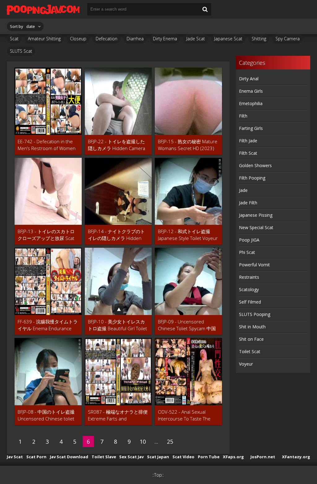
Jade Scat (195, 39)
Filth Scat (248, 153)
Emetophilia (251, 103)
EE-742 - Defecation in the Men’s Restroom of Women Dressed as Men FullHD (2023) (47, 145)
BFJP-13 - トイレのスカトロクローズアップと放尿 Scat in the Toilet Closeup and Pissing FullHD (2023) (46, 235)
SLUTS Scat (21, 51)
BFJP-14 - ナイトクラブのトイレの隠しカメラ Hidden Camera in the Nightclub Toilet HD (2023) (116, 235)
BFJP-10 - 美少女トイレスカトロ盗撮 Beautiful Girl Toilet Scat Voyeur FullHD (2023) (117, 325)
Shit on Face (251, 339)
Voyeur (246, 364)
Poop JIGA (249, 240)
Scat (14, 39)
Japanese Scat (228, 39)
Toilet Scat (249, 351)
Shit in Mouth (252, 327)
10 (143, 441)
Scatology (249, 289)
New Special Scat (256, 227)
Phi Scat (247, 252)
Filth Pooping (252, 178)
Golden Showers (255, 165)
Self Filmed (250, 302)
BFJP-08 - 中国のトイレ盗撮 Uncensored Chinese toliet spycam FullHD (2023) (46, 415)
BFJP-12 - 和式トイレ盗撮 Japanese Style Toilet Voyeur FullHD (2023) (188, 235)
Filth (243, 116)
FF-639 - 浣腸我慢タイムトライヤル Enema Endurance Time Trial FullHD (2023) (48, 325)
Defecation (106, 39)
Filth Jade (248, 141)
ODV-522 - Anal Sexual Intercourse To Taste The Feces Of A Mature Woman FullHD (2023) (186, 415)
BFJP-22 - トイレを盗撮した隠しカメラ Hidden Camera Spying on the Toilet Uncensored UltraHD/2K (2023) (116, 145)
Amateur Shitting (44, 39)
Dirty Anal (248, 79)
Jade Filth (248, 203)
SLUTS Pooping (254, 314)
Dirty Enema (165, 39)
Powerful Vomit (254, 265)
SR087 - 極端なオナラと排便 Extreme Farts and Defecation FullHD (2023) (118, 415)
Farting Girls (251, 128)
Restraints (249, 277)
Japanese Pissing (255, 215)
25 (170, 441)
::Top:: (158, 475)
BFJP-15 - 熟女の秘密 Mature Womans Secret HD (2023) (187, 144)
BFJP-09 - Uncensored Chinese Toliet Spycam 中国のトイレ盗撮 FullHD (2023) (187, 325)
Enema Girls (251, 91)
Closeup (78, 39)
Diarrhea (135, 39)
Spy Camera (288, 39)
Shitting (259, 39)
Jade (243, 190)
